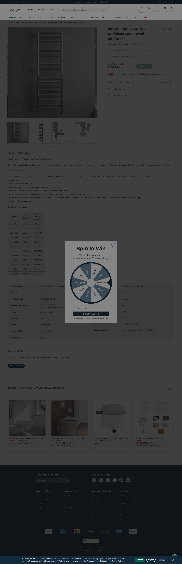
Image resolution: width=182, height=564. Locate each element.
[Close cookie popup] (173, 560)
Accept (140, 560)
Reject (151, 560)
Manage (162, 560)
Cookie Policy (117, 561)
